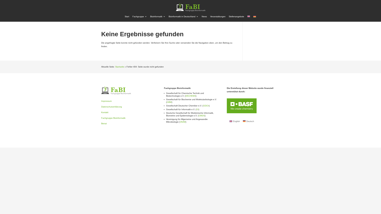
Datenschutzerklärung (111, 107)
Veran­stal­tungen (217, 16)
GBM (169, 102)
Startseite (119, 67)
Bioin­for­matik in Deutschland (182, 16)
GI (197, 109)
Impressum (106, 101)
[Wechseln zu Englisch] (248, 18)
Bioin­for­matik (156, 16)
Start (127, 16)
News (204, 16)
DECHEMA (190, 96)
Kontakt (104, 112)
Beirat (104, 123)
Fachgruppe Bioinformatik (113, 118)
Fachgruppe (138, 16)
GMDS (202, 115)
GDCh (206, 105)
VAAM (183, 122)
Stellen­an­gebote (236, 16)
